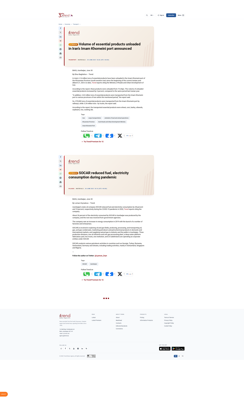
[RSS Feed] (86, 348)
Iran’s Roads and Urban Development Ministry (111, 122)
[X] (69, 348)
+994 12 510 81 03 (64, 333)
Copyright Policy (169, 323)
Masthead (119, 320)
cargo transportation (94, 118)
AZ (179, 356)
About (118, 317)
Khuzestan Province (88, 122)
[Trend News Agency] (64, 316)
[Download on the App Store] (165, 349)
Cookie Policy (168, 326)
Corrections (119, 328)
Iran (83, 118)
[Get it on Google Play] (178, 349)
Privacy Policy (168, 320)
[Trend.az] (66, 15)
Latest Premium (96, 320)
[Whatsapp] (61, 348)
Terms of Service (169, 317)
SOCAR (84, 264)
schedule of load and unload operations (116, 118)
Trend (94, 83)
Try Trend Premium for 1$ (93, 142)
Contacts (118, 323)
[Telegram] (78, 348)
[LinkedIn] (82, 348)
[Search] (147, 15)
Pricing (142, 317)
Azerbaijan (93, 264)
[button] (60, 28)
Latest (94, 317)
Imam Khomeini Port (88, 125)
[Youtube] (73, 348)
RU (182, 356)
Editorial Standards (121, 326)
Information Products (146, 320)
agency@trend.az (64, 335)
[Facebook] (65, 348)
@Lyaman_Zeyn (101, 256)
